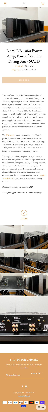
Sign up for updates (24, 359)
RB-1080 (10, 135)
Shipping (15, 69)
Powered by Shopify (24, 396)
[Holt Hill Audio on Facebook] (22, 386)
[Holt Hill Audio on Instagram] (26, 386)
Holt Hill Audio (29, 393)
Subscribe (35, 373)
